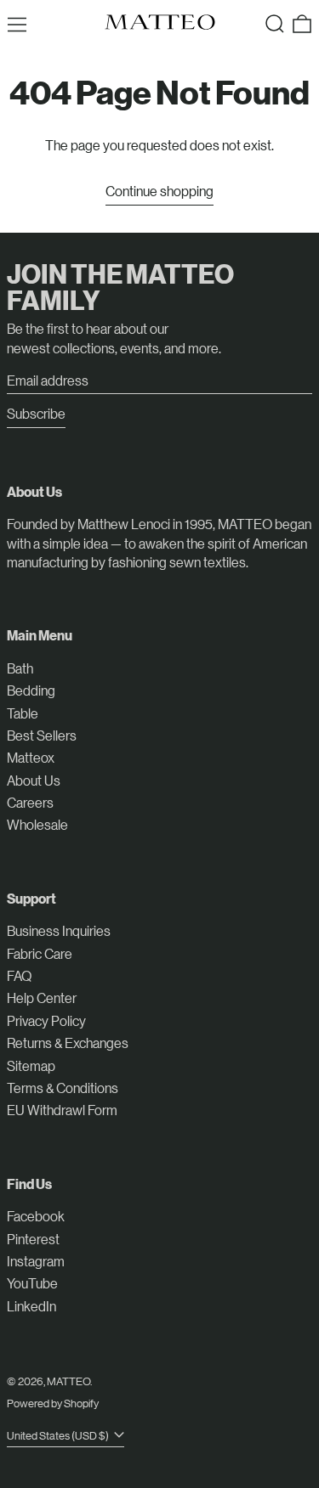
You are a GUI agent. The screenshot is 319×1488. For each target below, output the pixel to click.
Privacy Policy (46, 1020)
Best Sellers (42, 735)
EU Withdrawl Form (62, 1110)
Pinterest (33, 1239)
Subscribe (36, 413)
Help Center (42, 997)
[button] (275, 24)
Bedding (31, 690)
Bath (20, 668)
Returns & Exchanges (67, 1042)
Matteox (30, 757)
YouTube (32, 1283)
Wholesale (37, 824)
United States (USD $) (59, 1435)
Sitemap (31, 1065)
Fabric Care (39, 953)
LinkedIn (31, 1306)
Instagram (36, 1261)
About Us (33, 780)
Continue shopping (159, 191)
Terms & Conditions (62, 1087)
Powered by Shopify (53, 1402)
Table (22, 713)
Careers (30, 802)
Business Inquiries (59, 930)
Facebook (36, 1216)
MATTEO (68, 1380)
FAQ (19, 975)
